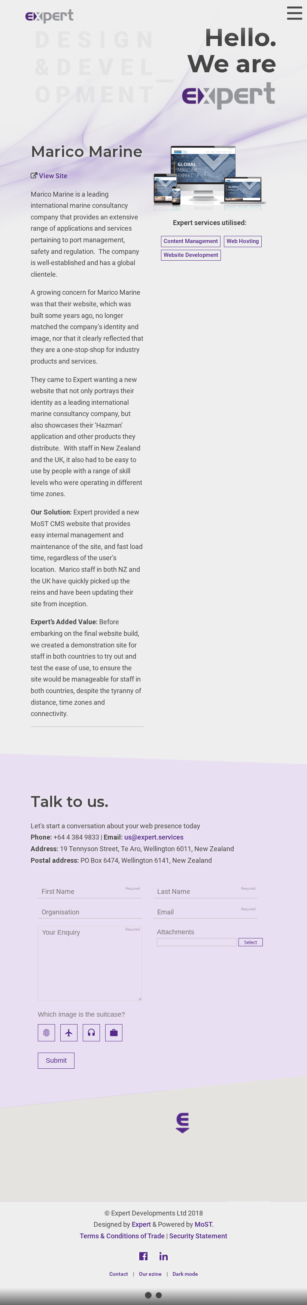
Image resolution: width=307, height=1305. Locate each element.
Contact (118, 1274)
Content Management (191, 241)
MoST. (204, 1224)
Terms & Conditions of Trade (122, 1236)
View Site (52, 176)
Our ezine (150, 1274)
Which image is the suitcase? (81, 1014)
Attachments (175, 932)
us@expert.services (153, 837)
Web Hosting (243, 241)
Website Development (191, 255)
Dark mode (185, 1274)
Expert (141, 1224)
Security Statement (198, 1236)
